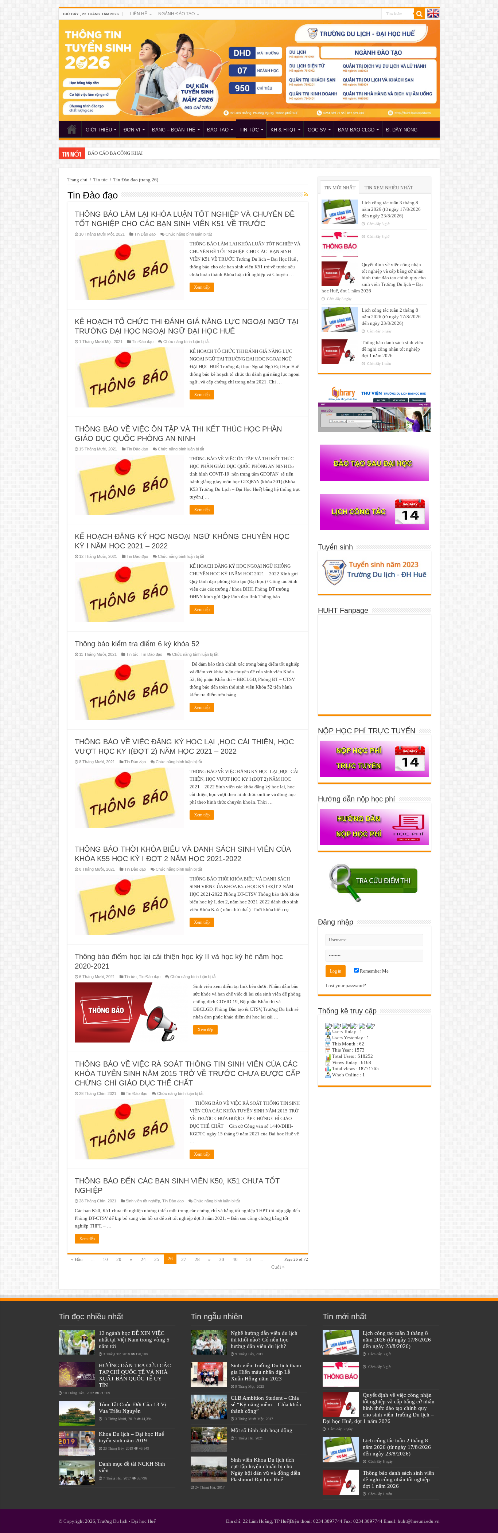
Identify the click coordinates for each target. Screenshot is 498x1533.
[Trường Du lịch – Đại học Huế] (249, 70)
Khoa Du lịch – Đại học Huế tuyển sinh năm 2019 (131, 1437)
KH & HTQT (283, 130)
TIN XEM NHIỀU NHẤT (389, 187)
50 (248, 1259)
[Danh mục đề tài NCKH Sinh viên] (77, 1473)
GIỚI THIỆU (99, 130)
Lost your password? (346, 985)
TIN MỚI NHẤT (339, 187)
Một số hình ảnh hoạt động (261, 1430)
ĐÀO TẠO (218, 130)
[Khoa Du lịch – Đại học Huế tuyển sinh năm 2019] (77, 1443)
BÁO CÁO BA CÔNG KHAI (115, 153)
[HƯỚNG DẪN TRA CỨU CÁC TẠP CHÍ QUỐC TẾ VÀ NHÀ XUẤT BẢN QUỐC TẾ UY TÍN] (77, 1374)
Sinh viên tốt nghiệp (143, 1201)
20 (118, 1259)
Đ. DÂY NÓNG (401, 130)
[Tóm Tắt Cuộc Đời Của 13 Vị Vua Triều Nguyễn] (77, 1413)
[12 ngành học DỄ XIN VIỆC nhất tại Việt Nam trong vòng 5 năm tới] (77, 1342)
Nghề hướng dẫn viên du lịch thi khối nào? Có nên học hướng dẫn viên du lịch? (264, 1339)
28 (197, 1259)
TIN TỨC (249, 130)
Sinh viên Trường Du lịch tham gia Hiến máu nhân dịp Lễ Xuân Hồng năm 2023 (266, 1372)
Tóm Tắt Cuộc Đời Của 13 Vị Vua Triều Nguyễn (132, 1407)
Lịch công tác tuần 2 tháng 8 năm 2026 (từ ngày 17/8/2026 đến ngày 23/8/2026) (391, 316)
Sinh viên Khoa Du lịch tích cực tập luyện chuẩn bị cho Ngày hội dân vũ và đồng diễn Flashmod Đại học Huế (265, 1469)
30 (221, 1259)
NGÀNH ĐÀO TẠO (176, 13)
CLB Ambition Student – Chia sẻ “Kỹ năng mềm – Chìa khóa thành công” (266, 1404)
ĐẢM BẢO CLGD (356, 130)
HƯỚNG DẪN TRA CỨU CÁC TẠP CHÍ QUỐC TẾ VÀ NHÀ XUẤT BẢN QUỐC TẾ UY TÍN (135, 1375)
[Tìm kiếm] (419, 13)
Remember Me (374, 971)
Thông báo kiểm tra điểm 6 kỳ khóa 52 (137, 644)
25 (156, 1259)
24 (143, 1259)
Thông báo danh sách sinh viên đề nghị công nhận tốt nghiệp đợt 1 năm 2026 (392, 349)
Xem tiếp (202, 287)
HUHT (71, 129)
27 (183, 1259)
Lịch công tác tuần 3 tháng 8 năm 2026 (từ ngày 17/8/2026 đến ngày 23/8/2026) (391, 209)
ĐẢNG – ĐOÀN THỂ (173, 130)
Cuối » (278, 1267)
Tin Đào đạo (145, 234)
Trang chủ (77, 179)
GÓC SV (317, 130)
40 (235, 1259)
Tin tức (100, 179)
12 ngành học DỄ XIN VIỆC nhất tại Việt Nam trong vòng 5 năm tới (134, 1339)
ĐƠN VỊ (132, 130)
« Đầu (77, 1259)
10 (105, 1259)
